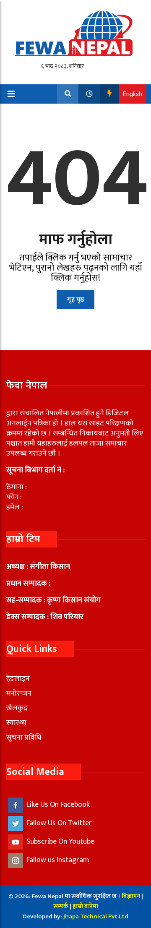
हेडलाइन (18, 679)
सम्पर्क (61, 906)
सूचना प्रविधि (24, 737)
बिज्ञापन (131, 896)
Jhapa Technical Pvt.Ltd (95, 916)
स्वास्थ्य (16, 723)
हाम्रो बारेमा (85, 906)
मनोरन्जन (18, 693)
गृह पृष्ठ (75, 299)
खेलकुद (17, 708)
